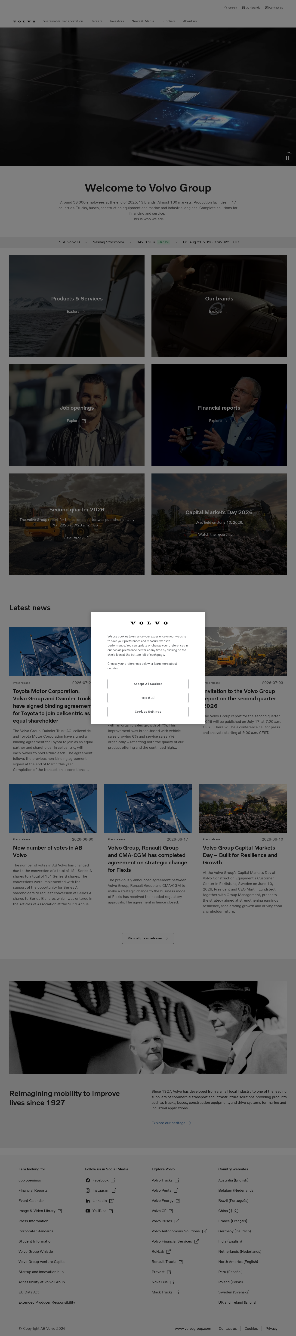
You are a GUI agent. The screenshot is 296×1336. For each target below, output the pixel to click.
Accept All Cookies (148, 684)
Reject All (148, 697)
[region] (148, 668)
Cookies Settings (148, 711)
